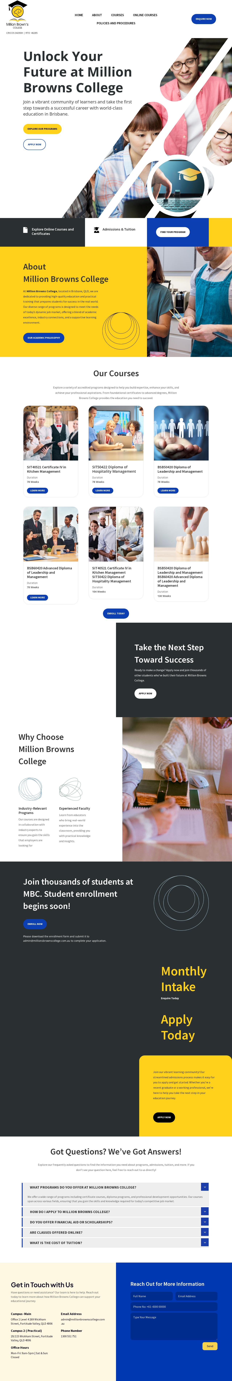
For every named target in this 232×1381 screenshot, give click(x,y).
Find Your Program (172, 232)
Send (210, 1346)
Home (79, 15)
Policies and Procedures (116, 23)
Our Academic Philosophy (44, 337)
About (97, 15)
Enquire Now (204, 18)
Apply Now (34, 144)
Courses (117, 15)
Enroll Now (35, 924)
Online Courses (145, 15)
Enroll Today (116, 613)
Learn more (37, 490)
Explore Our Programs (42, 128)
